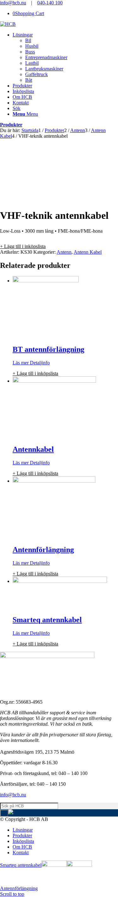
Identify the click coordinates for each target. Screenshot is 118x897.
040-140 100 (50, 2)
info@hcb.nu (13, 2)
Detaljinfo (39, 362)
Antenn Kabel (88, 252)
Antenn (64, 252)
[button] (23, 246)
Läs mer (21, 362)
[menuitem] (65, 57)
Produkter (11, 124)
